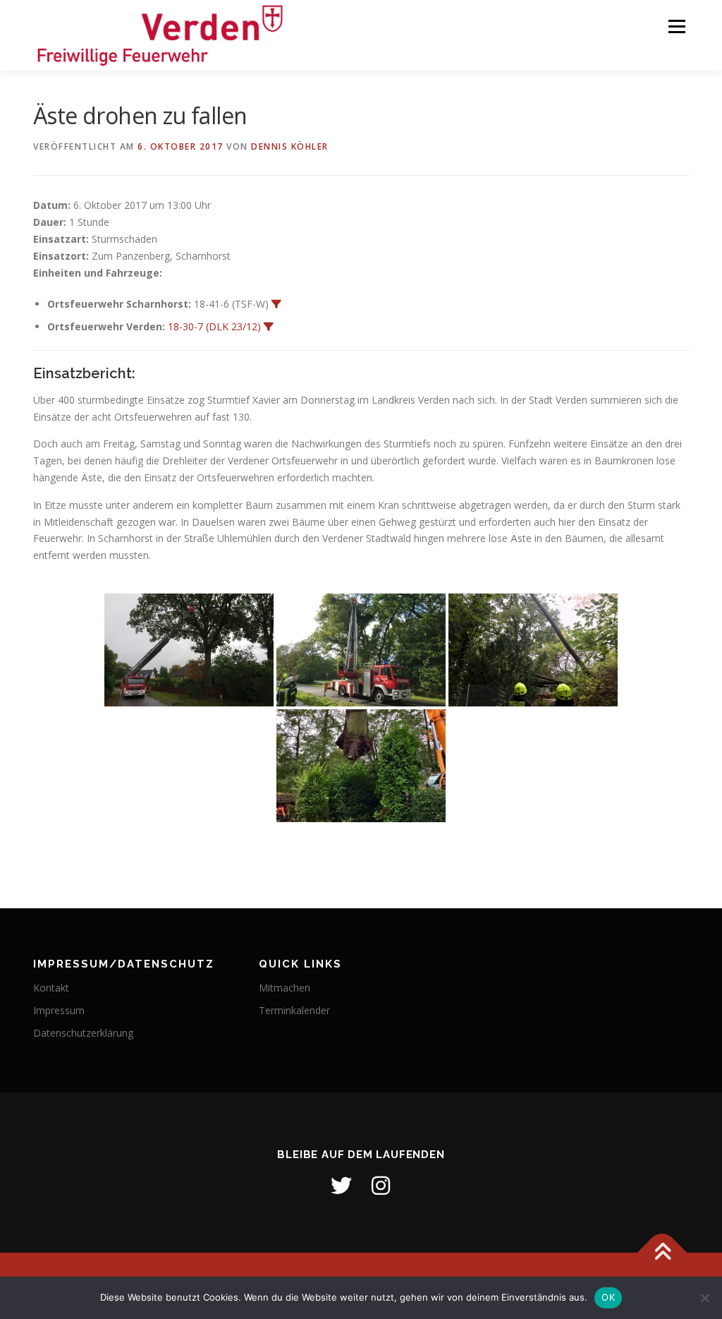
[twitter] (341, 1185)
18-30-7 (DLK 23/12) (214, 326)
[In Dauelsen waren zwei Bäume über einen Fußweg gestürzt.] (533, 650)
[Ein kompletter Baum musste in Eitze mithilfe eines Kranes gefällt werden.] (361, 765)
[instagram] (380, 1185)
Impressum (59, 1010)
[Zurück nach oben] (662, 1253)
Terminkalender (294, 1010)
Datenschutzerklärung (83, 1033)
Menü (676, 26)
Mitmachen (284, 987)
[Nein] (704, 1298)
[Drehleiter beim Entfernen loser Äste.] (361, 650)
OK (608, 1297)
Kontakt (51, 987)
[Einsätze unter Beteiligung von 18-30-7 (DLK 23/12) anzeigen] (269, 327)
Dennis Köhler (290, 146)
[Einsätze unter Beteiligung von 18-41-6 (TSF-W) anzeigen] (276, 304)
